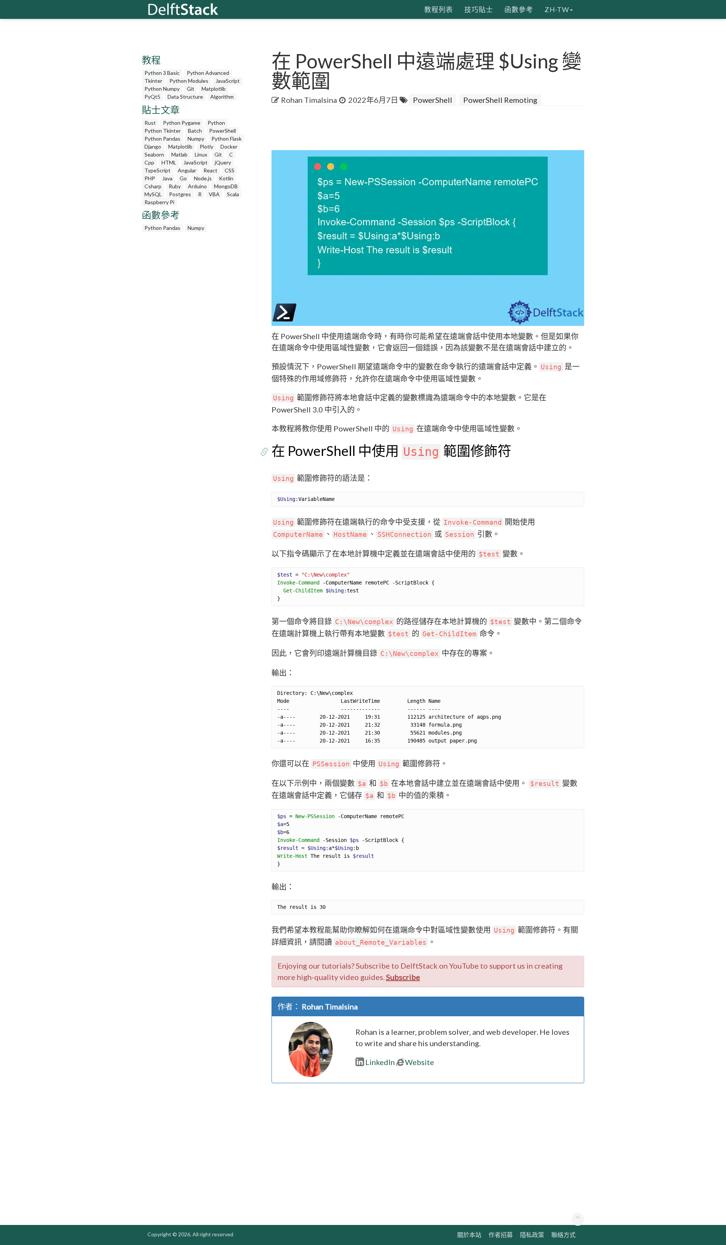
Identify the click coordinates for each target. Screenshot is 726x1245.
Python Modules (188, 81)
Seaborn (154, 154)
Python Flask (226, 138)
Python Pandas (162, 138)
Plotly (206, 146)
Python (216, 122)
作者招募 (501, 1234)
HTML (168, 162)
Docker (228, 146)
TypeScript (157, 170)
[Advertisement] (30, 145)
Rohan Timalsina (309, 99)
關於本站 (469, 1234)
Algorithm (222, 96)
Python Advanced (208, 73)
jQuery (223, 162)
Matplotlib (214, 88)
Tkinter (153, 81)
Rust (150, 122)
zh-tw (556, 9)
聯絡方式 (563, 1234)
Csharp (152, 186)
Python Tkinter (162, 130)
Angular (187, 170)
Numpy (196, 138)
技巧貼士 (478, 9)
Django (152, 146)
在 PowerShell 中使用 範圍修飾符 (391, 450)
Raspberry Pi (159, 202)
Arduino (197, 186)
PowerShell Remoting (500, 99)
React (210, 170)
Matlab (179, 154)
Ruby (175, 186)
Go (183, 178)
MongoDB (226, 186)
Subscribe (403, 976)
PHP (149, 178)
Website (419, 1062)
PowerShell (222, 130)
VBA (214, 194)
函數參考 (518, 9)
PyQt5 (152, 96)
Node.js (203, 178)
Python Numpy (162, 88)
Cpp (149, 162)
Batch (195, 130)
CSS (229, 170)
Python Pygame (181, 122)
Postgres (180, 194)
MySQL (153, 194)
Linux (201, 154)
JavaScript (228, 81)
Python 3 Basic (162, 73)
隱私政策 (532, 1234)
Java (167, 178)
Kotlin (226, 178)
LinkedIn (380, 1062)
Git (190, 88)
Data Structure (185, 96)
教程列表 (438, 9)
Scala (233, 194)
